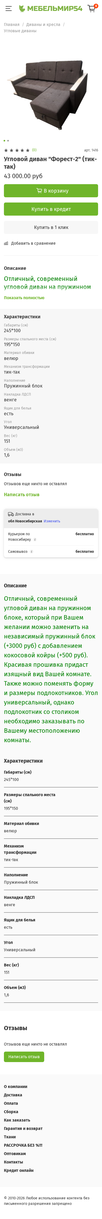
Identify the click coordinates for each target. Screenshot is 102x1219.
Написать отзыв (24, 1056)
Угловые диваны (20, 30)
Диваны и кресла (43, 24)
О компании (15, 1086)
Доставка (13, 1094)
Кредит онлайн (18, 1170)
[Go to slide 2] (8, 140)
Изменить (52, 521)
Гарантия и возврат (23, 1128)
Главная (12, 24)
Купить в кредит (51, 209)
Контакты (13, 1162)
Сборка (11, 1111)
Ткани (10, 1136)
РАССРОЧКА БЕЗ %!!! (23, 1145)
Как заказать (17, 1120)
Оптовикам (15, 1153)
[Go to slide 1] (4, 140)
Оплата (11, 1103)
